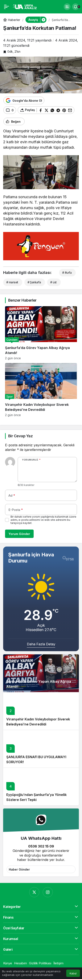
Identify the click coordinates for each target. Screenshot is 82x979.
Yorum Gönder (19, 534)
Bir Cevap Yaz (20, 436)
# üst (53, 282)
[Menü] (6, 6)
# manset (12, 282)
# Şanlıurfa (34, 282)
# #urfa (66, 272)
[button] (67, 6)
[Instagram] (48, 892)
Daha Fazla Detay (41, 644)
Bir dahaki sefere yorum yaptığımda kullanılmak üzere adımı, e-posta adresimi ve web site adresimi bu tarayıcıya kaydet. (43, 520)
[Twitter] (34, 892)
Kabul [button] (73, 973)
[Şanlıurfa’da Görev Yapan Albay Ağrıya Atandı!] (41, 333)
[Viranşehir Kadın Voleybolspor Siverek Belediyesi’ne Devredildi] (41, 390)
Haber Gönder (19, 869)
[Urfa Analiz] (26, 6)
